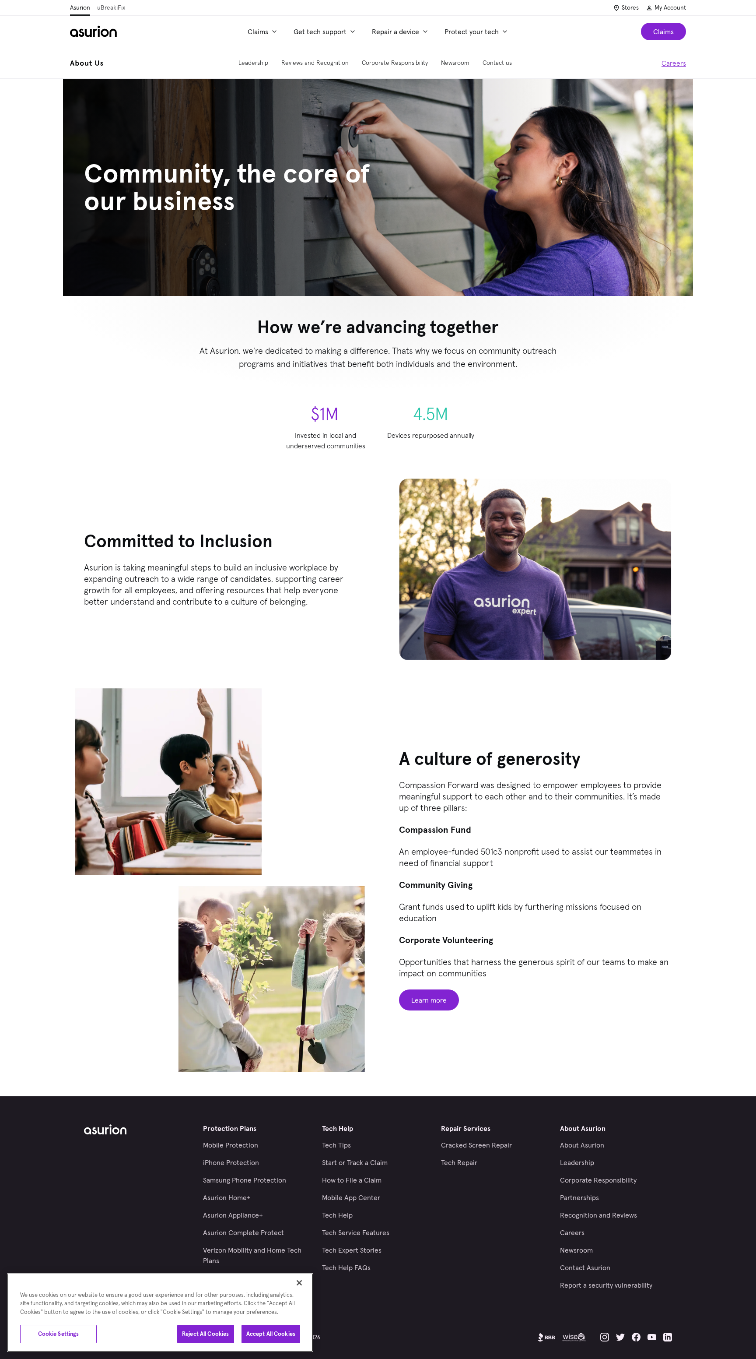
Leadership (253, 63)
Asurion (80, 7)
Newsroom (455, 63)
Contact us (497, 63)
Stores (630, 7)
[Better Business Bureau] (546, 1337)
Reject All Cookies (205, 1334)
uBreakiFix (111, 7)
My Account (670, 7)
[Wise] (574, 1337)
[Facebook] (636, 1337)
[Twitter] (620, 1337)
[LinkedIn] (667, 1337)
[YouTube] (652, 1337)
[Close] (299, 1282)
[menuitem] (264, 31)
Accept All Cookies (270, 1334)
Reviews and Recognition (315, 63)
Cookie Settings (58, 1334)
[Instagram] (604, 1337)
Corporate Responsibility (395, 63)
